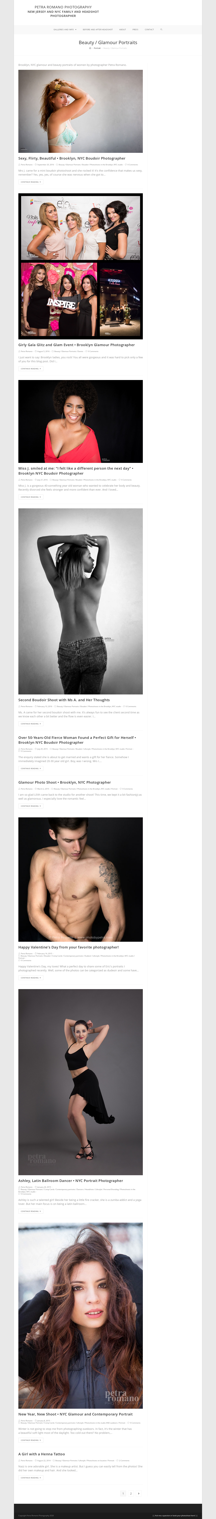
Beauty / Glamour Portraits (70, 164)
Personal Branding (111, 1189)
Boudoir (85, 164)
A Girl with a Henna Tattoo (41, 1454)
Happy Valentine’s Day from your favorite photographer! (68, 947)
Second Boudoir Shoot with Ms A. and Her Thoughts (64, 699)
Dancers (80, 1189)
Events (80, 351)
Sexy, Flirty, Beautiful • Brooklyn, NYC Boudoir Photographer (71, 158)
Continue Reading (30, 182)
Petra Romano (26, 164)
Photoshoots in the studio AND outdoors (101, 1423)
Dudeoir (88, 956)
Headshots (89, 1189)
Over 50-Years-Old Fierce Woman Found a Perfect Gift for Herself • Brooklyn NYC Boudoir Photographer (77, 740)
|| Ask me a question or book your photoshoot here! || (175, 1515)
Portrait (129, 749)
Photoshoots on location (97, 1460)
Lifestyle (87, 749)
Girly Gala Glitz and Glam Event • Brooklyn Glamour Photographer (76, 344)
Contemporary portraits (73, 956)
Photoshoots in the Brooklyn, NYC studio (106, 164)
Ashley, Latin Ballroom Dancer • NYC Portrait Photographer (70, 1180)
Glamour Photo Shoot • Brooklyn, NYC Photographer (64, 782)
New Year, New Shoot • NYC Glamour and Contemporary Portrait (75, 1414)
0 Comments (133, 164)
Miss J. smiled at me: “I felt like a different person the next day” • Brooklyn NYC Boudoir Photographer (75, 471)
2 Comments (124, 1460)
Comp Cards (57, 956)
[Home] (90, 48)
